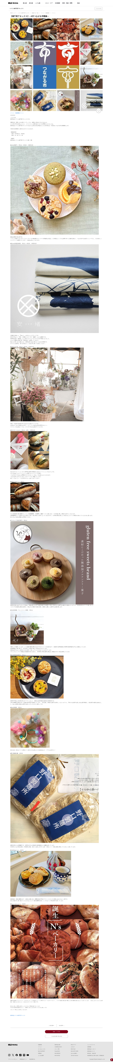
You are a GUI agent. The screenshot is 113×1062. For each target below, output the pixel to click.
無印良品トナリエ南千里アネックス (17, 1015)
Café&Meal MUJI (58, 1046)
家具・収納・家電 (67, 3)
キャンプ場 (57, 1049)
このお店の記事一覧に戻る (56, 1036)
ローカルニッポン (41, 1049)
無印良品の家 (57, 1044)
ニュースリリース (91, 1044)
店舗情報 (40, 1044)
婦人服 (25, 3)
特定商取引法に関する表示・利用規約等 (95, 1055)
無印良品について (91, 1051)
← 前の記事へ (51, 1025)
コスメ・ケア (49, 3)
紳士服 (31, 3)
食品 (78, 3)
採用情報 (89, 1046)
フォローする (98, 8)
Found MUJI (57, 1051)
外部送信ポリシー (23, 1059)
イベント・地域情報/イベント (17, 113)
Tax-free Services (74, 1055)
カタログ (73, 1046)
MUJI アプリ (73, 1044)
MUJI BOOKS (57, 1053)
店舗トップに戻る (56, 1031)
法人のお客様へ (74, 1053)
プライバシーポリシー (12, 1059)
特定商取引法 (32, 1059)
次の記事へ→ (61, 1025)
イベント (40, 1046)
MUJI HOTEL (57, 1055)
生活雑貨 (57, 3)
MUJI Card (73, 1049)
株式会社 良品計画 (91, 1053)
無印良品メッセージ (91, 1049)
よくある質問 (41, 1055)
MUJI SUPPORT (41, 1051)
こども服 (37, 3)
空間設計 (40, 1053)
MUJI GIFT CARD (74, 1051)
